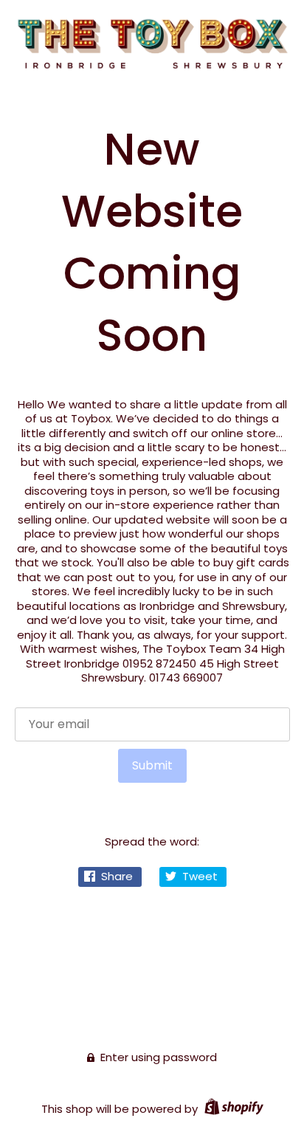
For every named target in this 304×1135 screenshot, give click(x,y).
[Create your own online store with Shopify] (232, 1109)
